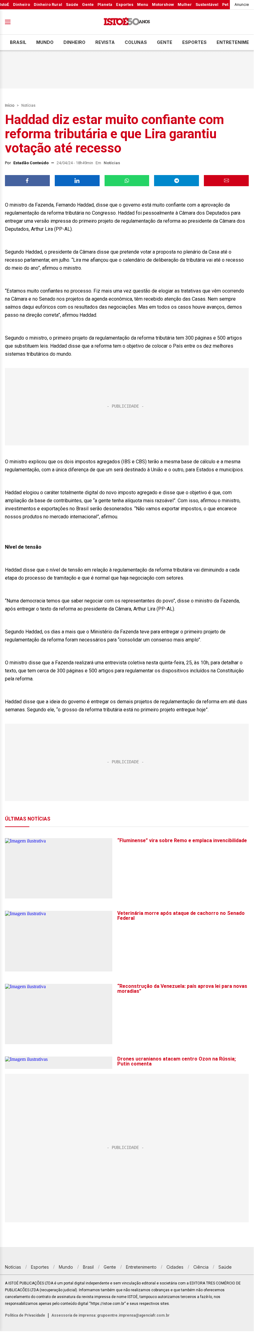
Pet (225, 4)
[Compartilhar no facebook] (27, 180)
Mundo (45, 42)
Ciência (201, 1267)
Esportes (124, 4)
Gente (88, 4)
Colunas (136, 42)
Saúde (72, 4)
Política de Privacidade (25, 1315)
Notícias (28, 105)
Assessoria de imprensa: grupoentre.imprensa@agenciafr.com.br (110, 1315)
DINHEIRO (74, 42)
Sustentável (207, 4)
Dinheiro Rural (48, 4)
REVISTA (105, 42)
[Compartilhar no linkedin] (77, 180)
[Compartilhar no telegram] (176, 180)
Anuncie (242, 4)
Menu (142, 4)
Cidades (174, 1267)
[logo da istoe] (127, 22)
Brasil (18, 42)
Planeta (104, 4)
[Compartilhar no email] (226, 180)
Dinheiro (21, 4)
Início (9, 105)
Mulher (185, 4)
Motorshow (163, 4)
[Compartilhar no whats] (127, 180)
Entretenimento (141, 1267)
